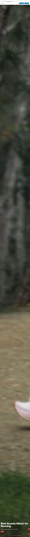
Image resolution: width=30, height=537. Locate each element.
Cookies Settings (2, 3)
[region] (15, 2)
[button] (11, 535)
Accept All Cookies (21, 3)
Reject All (27, 3)
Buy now (2, 531)
